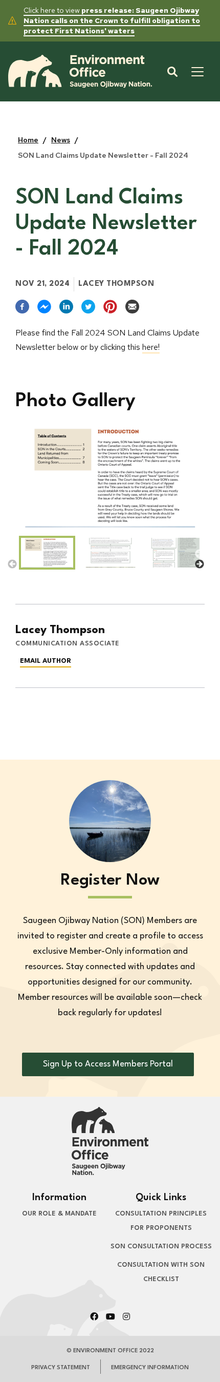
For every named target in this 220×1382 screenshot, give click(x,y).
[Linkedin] (66, 306)
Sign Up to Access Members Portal (108, 1064)
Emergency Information (150, 1368)
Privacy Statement (60, 1368)
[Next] (199, 554)
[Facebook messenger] (44, 306)
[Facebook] (22, 306)
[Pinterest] (110, 306)
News (60, 139)
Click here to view (112, 20)
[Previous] (12, 554)
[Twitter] (88, 306)
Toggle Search (172, 71)
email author (45, 661)
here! (151, 347)
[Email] (132, 306)
